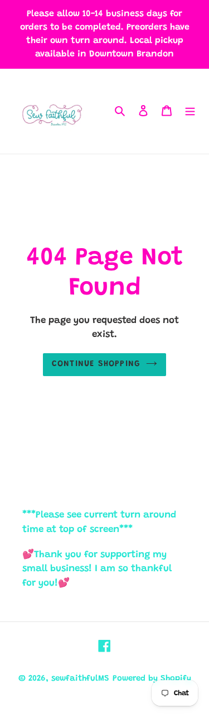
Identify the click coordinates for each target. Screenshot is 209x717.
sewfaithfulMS (80, 679)
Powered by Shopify (152, 679)
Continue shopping (96, 364)
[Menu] (190, 111)
